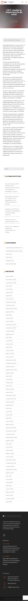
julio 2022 (9, 376)
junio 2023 (9, 341)
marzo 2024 (9, 321)
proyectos (10, 260)
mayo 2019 (9, 482)
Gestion (9, 254)
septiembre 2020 (11, 437)
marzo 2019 (9, 489)
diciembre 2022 (11, 360)
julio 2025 (9, 286)
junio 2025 (9, 289)
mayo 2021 (9, 415)
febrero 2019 (10, 492)
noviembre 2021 (11, 399)
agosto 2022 (10, 373)
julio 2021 (9, 408)
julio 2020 (9, 444)
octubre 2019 (10, 466)
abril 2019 (9, 486)
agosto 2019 (9, 473)
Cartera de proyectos (14, 248)
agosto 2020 (10, 440)
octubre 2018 (10, 498)
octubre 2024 (10, 305)
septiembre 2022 (11, 370)
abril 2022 (9, 386)
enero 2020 (9, 457)
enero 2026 (9, 276)
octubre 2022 (10, 366)
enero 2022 (9, 392)
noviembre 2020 (11, 431)
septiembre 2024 (11, 308)
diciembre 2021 (11, 395)
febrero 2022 (10, 389)
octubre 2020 (10, 434)
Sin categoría (11, 264)
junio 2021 (9, 411)
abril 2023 (9, 347)
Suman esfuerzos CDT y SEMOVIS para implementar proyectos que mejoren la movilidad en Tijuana (12, 187)
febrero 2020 (10, 453)
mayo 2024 (9, 318)
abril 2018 (9, 502)
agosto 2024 (10, 312)
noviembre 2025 (11, 283)
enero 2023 (9, 357)
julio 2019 (9, 476)
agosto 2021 (9, 405)
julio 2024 (9, 315)
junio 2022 (9, 379)
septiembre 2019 (11, 469)
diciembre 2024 (11, 302)
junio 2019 (9, 479)
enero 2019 (9, 495)
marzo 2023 (9, 350)
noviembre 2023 (11, 328)
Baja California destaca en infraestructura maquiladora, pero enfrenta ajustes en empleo (12, 200)
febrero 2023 (10, 353)
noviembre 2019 (11, 463)
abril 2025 (9, 295)
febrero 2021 (10, 424)
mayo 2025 (9, 292)
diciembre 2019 (11, 460)
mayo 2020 (9, 450)
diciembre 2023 (11, 324)
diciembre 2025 (11, 279)
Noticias (9, 257)
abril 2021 (9, 418)
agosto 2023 (10, 334)
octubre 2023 (10, 331)
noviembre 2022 (11, 363)
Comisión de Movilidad (14, 251)
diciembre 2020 (11, 427)
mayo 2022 (9, 382)
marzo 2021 (9, 421)
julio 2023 (9, 337)
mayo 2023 (9, 344)
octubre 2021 (10, 402)
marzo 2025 (9, 299)
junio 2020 (9, 447)
